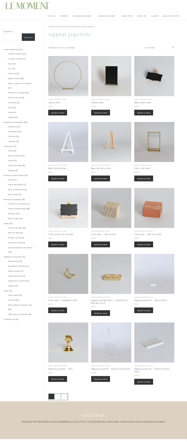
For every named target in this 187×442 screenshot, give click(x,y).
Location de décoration (56, 26)
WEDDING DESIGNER (82, 15)
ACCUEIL (51, 15)
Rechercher (8, 31)
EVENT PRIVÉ (127, 15)
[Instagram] (93, 434)
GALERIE (155, 15)
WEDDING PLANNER (106, 15)
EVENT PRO (142, 15)
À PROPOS (64, 15)
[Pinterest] (101, 434)
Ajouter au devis (57, 112)
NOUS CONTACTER (171, 15)
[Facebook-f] (85, 434)
